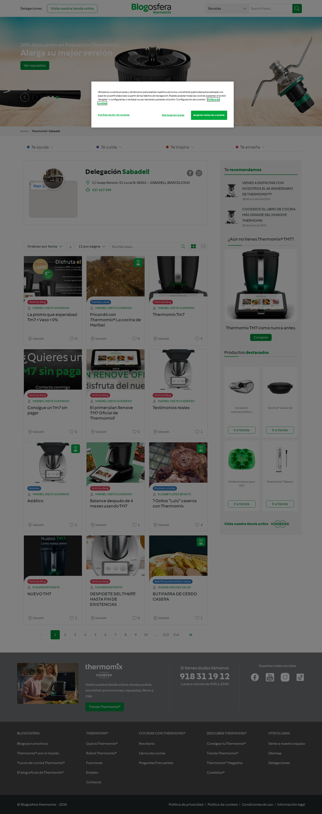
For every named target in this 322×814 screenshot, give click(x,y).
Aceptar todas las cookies (209, 115)
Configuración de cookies (114, 114)
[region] (162, 105)
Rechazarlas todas (173, 115)
